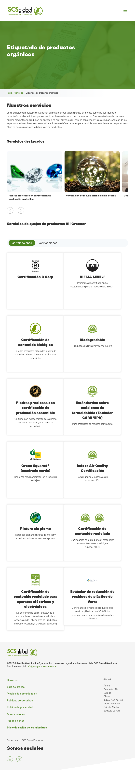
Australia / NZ (111, 689)
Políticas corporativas (20, 700)
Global (107, 679)
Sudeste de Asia (112, 710)
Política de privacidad (20, 707)
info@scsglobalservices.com (42, 666)
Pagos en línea (15, 721)
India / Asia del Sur (113, 699)
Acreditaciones (16, 714)
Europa (107, 692)
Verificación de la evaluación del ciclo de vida (91, 195)
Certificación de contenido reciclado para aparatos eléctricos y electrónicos (35, 599)
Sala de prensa (16, 687)
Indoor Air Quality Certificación (92, 468)
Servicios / (20, 92)
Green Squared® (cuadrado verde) (35, 468)
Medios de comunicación (22, 693)
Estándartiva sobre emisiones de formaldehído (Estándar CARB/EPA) (92, 410)
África (107, 685)
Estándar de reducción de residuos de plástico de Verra (92, 596)
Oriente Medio (111, 707)
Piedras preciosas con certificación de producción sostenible (30, 197)
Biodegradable (92, 339)
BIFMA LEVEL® (92, 276)
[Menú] (124, 10)
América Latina (112, 703)
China (107, 696)
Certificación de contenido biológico (35, 342)
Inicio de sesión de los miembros (27, 727)
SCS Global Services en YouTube (19, 759)
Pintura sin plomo (35, 528)
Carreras (12, 680)
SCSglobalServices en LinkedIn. (10, 759)
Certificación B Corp (35, 276)
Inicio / (10, 92)
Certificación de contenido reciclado (92, 531)
